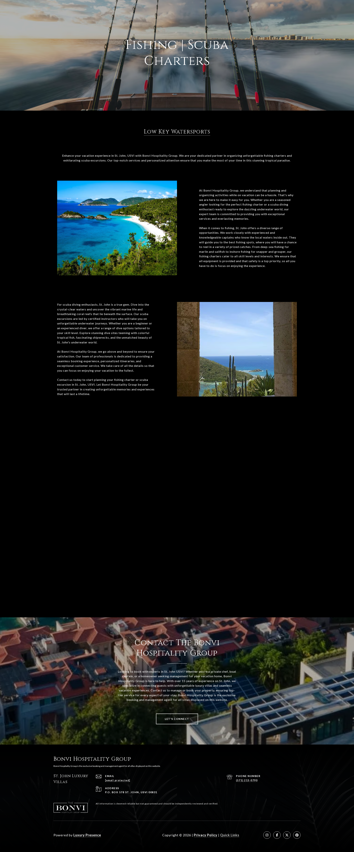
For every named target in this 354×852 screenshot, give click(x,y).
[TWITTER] (287, 835)
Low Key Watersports (177, 131)
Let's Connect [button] (177, 718)
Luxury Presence (87, 835)
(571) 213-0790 (247, 780)
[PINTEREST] (297, 835)
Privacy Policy (205, 835)
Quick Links (229, 835)
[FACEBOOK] (277, 835)
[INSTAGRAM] (267, 835)
